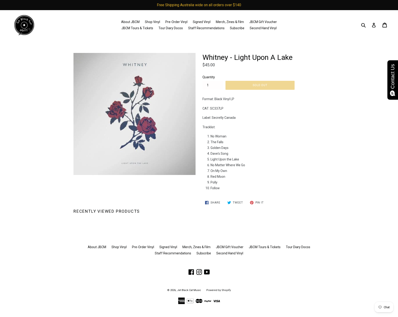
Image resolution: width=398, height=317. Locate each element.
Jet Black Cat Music (189, 290)
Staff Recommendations (206, 28)
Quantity (208, 77)
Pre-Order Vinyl (176, 22)
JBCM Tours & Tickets (137, 28)
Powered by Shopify (218, 290)
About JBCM (130, 22)
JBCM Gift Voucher (263, 22)
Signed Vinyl (202, 22)
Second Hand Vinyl (263, 28)
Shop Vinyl (152, 22)
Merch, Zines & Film (230, 22)
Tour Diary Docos (170, 28)
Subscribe (237, 28)
